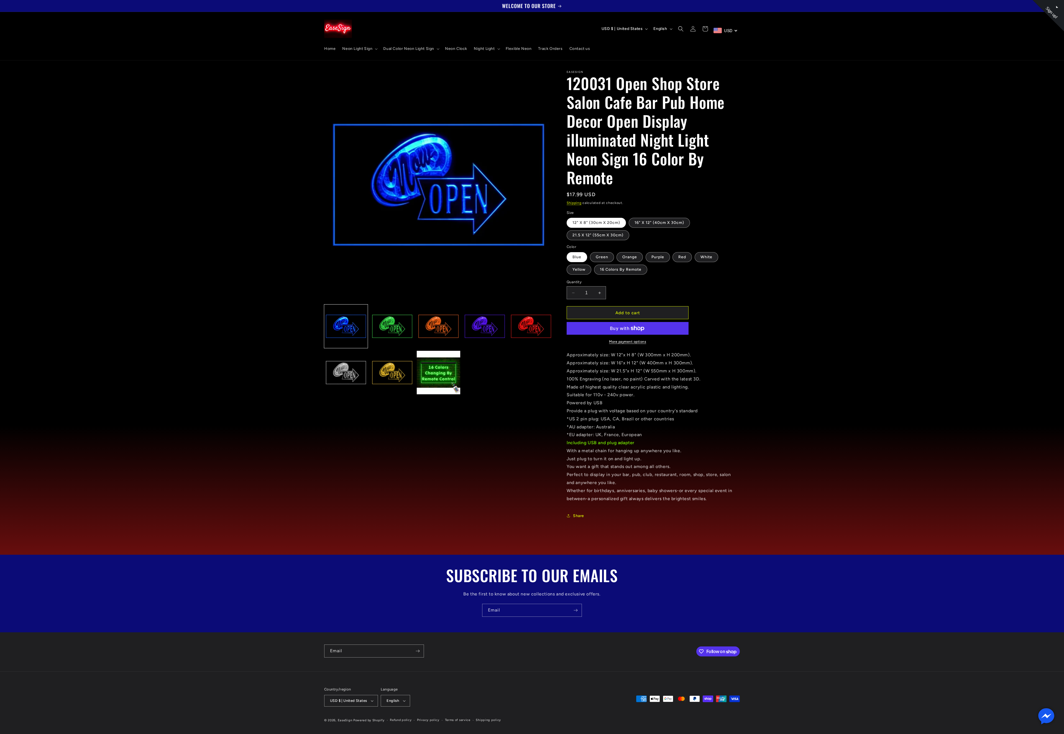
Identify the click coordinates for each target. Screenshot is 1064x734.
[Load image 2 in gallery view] (392, 326)
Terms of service (457, 720)
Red (682, 257)
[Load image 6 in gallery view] (346, 372)
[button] (359, 49)
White (706, 257)
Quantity (574, 282)
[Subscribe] (575, 610)
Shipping (574, 203)
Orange (629, 257)
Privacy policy (428, 720)
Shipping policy (488, 720)
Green (602, 257)
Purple (657, 257)
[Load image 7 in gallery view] (392, 372)
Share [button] (578, 515)
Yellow (578, 269)
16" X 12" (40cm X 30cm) (659, 222)
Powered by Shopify (369, 720)
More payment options (627, 342)
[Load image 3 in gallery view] (438, 326)
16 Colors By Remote (620, 269)
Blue (576, 257)
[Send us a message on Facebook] (1046, 716)
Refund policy (400, 720)
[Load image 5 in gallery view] (531, 326)
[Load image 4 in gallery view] (485, 326)
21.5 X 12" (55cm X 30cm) (597, 235)
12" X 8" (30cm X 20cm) (596, 222)
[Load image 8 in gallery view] (438, 372)
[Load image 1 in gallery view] (346, 326)
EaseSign (345, 720)
